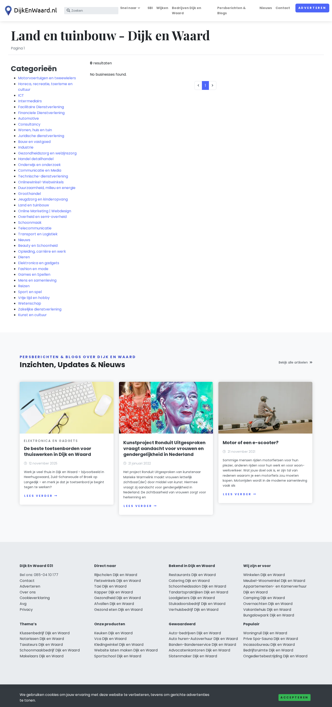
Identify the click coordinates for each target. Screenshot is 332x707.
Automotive (28, 118)
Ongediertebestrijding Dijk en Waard (275, 656)
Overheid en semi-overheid (42, 216)
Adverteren (312, 8)
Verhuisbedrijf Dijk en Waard (193, 609)
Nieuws (266, 8)
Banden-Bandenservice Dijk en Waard (202, 644)
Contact (283, 8)
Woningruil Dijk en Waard (265, 633)
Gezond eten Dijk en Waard (118, 609)
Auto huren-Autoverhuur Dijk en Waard (203, 638)
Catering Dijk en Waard (189, 580)
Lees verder (38, 496)
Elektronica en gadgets (38, 263)
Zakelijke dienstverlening (39, 309)
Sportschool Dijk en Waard (117, 656)
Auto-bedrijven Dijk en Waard (195, 633)
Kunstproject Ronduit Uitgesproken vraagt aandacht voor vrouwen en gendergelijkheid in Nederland (164, 448)
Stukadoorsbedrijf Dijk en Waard (197, 603)
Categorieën (34, 68)
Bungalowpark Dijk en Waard (268, 615)
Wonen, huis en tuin (35, 130)
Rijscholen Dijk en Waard (115, 574)
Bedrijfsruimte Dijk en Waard (268, 650)
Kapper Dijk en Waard (113, 592)
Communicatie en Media (39, 170)
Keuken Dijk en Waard (113, 633)
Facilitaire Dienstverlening (41, 107)
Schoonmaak (30, 222)
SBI (150, 8)
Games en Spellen (34, 274)
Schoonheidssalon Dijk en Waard (197, 586)
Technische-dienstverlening (43, 176)
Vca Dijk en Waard (110, 638)
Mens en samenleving (37, 280)
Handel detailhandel (36, 158)
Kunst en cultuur (32, 314)
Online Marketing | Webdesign (44, 211)
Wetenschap (29, 303)
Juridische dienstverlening (41, 135)
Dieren (24, 257)
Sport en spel (30, 291)
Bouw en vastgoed (34, 141)
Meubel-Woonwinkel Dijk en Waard (274, 580)
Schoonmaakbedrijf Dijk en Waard (50, 650)
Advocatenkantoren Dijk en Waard (199, 650)
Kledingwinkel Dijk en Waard (118, 644)
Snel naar (128, 8)
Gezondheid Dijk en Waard (117, 597)
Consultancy (29, 124)
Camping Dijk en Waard (264, 597)
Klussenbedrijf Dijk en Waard (45, 633)
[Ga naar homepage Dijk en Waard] (30, 10)
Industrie (25, 147)
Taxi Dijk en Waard (110, 586)
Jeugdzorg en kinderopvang (43, 199)
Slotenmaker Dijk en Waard (193, 656)
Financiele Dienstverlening (41, 112)
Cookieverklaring (35, 597)
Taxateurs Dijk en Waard (41, 644)
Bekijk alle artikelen (293, 362)
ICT (21, 95)
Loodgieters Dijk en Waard (192, 597)
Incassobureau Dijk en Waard (269, 644)
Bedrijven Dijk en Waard (186, 10)
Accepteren (295, 697)
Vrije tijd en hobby (34, 297)
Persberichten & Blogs (231, 10)
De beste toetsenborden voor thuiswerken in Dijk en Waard (57, 451)
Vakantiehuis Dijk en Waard (267, 609)
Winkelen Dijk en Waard (264, 574)
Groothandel (29, 193)
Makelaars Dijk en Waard (41, 656)
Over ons (28, 592)
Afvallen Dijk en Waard (114, 603)
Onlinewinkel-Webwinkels (41, 182)
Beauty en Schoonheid (38, 245)
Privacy (26, 609)
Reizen (24, 286)
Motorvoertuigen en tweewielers (47, 78)
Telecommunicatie (34, 228)
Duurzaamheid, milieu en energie (46, 187)
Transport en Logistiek (38, 234)
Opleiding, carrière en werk (42, 251)
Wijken (162, 8)
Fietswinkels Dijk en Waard (117, 580)
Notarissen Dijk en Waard (42, 638)
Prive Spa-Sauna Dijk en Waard (270, 638)
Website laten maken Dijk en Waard (126, 650)
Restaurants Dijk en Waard (192, 574)
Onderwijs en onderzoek (39, 164)
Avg (23, 603)
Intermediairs (30, 101)
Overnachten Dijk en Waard (267, 603)
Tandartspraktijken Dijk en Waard (198, 592)
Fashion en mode (33, 268)
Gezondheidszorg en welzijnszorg (47, 153)
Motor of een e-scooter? (250, 442)
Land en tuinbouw (33, 205)
